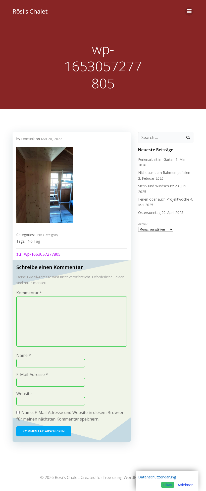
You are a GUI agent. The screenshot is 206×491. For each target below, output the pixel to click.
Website (24, 393)
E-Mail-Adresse (32, 374)
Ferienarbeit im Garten (156, 159)
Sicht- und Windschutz (156, 185)
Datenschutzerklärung (157, 476)
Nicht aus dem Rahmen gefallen (164, 172)
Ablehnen (185, 484)
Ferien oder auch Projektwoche (163, 199)
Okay (167, 484)
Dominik (28, 138)
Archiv (142, 224)
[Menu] (189, 11)
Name (23, 355)
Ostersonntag (149, 212)
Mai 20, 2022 (51, 138)
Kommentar (29, 292)
